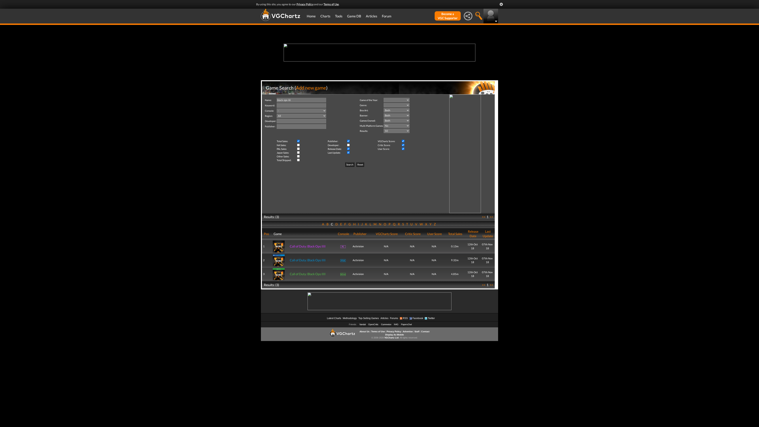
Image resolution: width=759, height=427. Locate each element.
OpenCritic (373, 324)
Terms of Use (331, 4)
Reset (360, 164)
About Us (364, 331)
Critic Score (413, 234)
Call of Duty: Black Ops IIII (308, 246)
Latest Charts (334, 318)
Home (311, 16)
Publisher (359, 234)
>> (491, 217)
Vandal (362, 324)
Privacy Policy (304, 4)
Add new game (311, 88)
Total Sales (455, 234)
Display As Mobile (394, 334)
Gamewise (386, 324)
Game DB (354, 16)
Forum (386, 16)
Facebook (418, 318)
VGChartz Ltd (391, 337)
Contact (425, 331)
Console (343, 234)
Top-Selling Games (368, 318)
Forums (394, 318)
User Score (434, 234)
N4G (396, 324)
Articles (371, 16)
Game (278, 234)
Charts (325, 16)
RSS (405, 318)
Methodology (350, 318)
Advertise (408, 331)
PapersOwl (406, 324)
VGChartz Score (387, 234)
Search (349, 164)
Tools (338, 16)
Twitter (431, 318)
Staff (416, 331)
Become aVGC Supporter (448, 16)
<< (483, 217)
